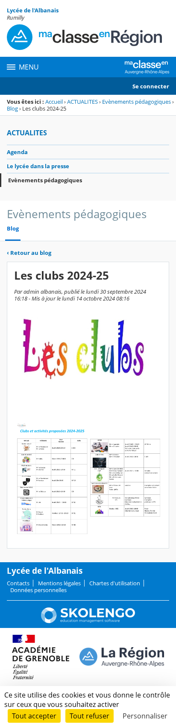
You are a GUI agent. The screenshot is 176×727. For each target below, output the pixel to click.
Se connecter (150, 86)
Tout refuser (89, 716)
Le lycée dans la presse (38, 166)
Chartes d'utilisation (114, 583)
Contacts (18, 583)
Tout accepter (34, 716)
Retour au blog (29, 253)
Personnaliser (145, 716)
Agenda (17, 152)
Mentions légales (59, 583)
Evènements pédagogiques (136, 101)
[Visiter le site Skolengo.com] (88, 621)
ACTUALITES (82, 101)
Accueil (54, 101)
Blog (12, 108)
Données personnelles (38, 590)
